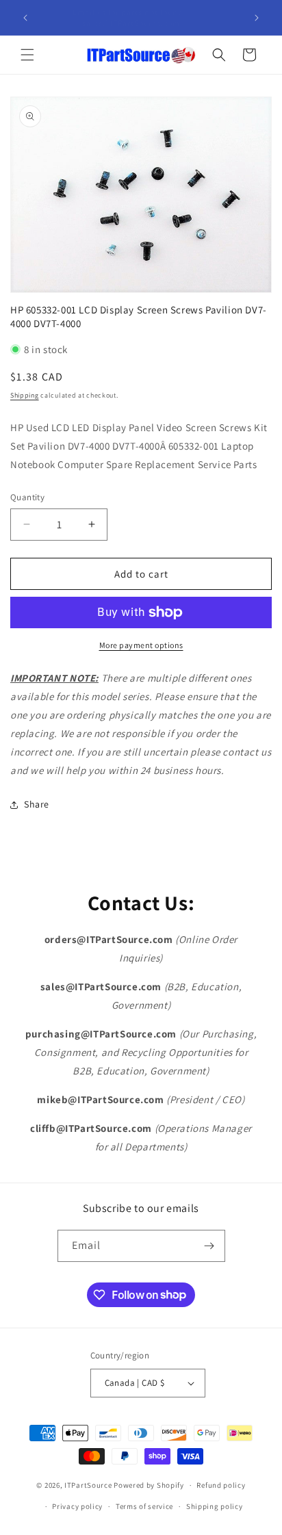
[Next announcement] (257, 18)
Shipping (24, 395)
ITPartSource (88, 1485)
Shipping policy (214, 1506)
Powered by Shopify (149, 1485)
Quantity (27, 497)
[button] (27, 55)
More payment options (141, 645)
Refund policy (220, 1485)
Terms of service (144, 1506)
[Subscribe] (209, 1246)
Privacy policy (77, 1506)
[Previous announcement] (25, 18)
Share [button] (36, 804)
